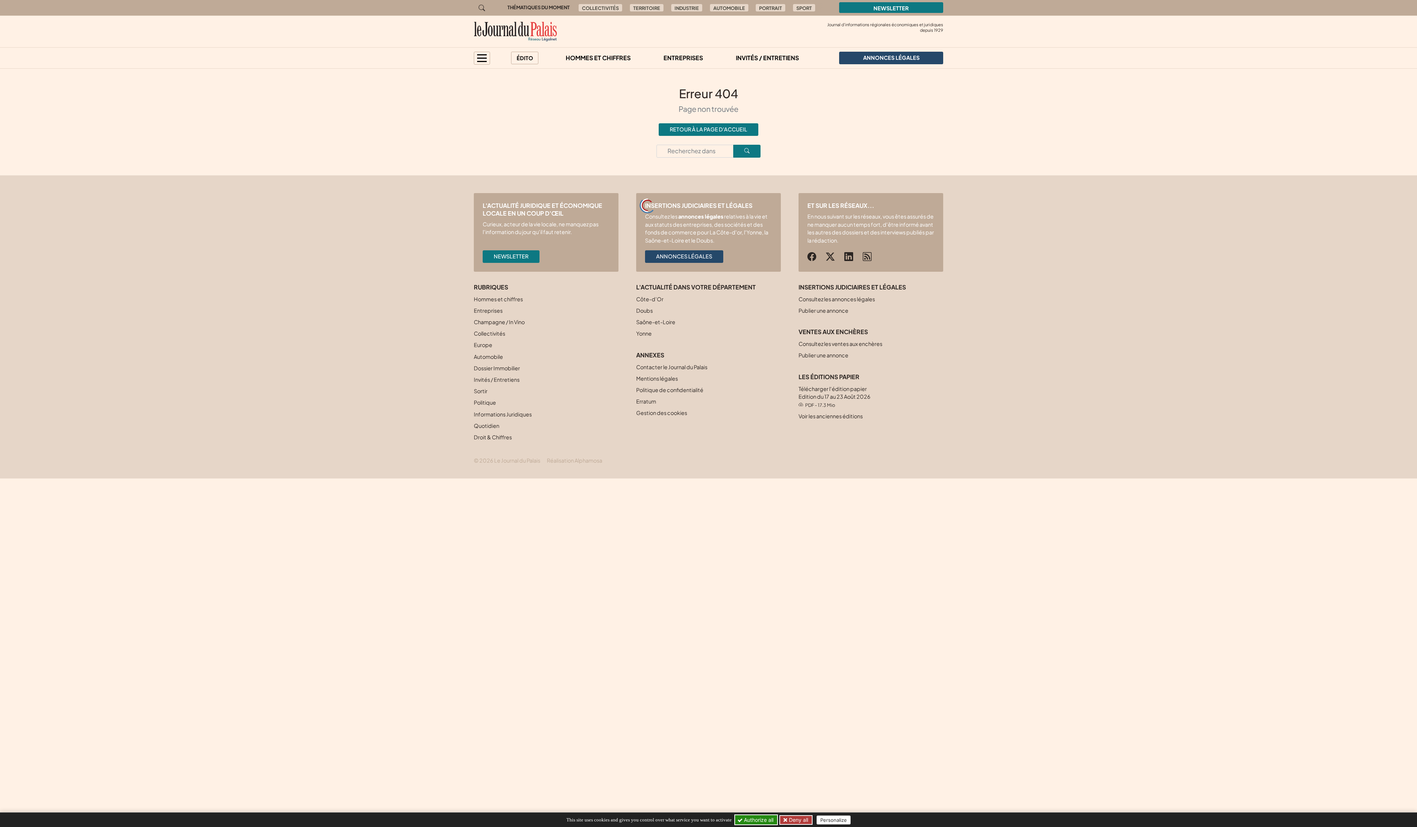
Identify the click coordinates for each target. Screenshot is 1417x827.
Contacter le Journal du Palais (671, 367)
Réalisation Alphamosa (574, 460)
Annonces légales (684, 256)
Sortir (480, 391)
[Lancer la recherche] (747, 151)
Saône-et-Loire (655, 322)
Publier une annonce (823, 310)
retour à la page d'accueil (708, 129)
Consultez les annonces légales (837, 299)
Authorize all (757, 820)
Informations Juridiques (503, 414)
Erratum (646, 401)
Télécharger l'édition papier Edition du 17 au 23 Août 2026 (834, 396)
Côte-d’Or (649, 299)
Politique (485, 402)
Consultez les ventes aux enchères (840, 343)
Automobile (729, 8)
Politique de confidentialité (669, 390)
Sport (804, 8)
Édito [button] (525, 58)
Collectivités (600, 8)
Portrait (770, 8)
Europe (483, 345)
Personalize (833, 820)
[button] (482, 58)
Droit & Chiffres (493, 437)
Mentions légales (657, 378)
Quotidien (486, 425)
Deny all (797, 820)
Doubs (644, 310)
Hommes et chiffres (598, 58)
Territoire (646, 8)
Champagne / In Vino (499, 322)
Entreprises (683, 58)
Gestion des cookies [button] (661, 412)
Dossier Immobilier (497, 368)
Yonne (644, 333)
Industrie (687, 8)
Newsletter (891, 8)
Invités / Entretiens (767, 58)
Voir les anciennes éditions (831, 416)
